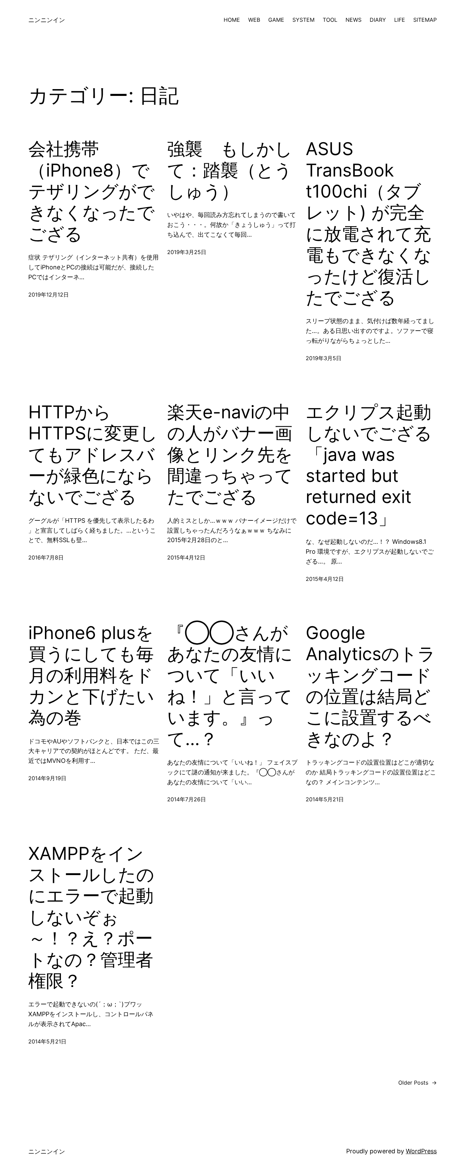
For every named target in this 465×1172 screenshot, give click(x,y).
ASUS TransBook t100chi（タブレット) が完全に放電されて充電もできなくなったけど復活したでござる (369, 223)
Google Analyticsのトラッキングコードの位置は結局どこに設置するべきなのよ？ (370, 686)
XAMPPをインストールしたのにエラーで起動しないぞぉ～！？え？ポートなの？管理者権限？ (91, 917)
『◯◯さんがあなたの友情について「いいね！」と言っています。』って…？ (230, 686)
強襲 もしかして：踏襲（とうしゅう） (229, 170)
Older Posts (417, 1082)
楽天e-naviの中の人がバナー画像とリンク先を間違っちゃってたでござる (230, 455)
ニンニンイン (46, 19)
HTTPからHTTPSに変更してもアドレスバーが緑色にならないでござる (93, 455)
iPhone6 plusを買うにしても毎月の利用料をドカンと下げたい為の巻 (91, 675)
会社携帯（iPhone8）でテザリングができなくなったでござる (91, 191)
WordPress (421, 1151)
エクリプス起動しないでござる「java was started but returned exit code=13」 (369, 465)
